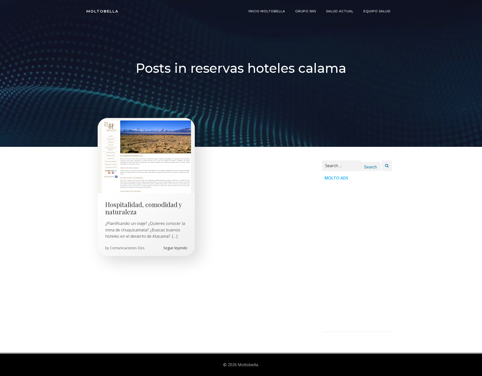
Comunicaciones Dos (127, 247)
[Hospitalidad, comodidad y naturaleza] (146, 155)
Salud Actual (339, 11)
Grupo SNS (305, 11)
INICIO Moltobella (267, 11)
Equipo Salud (377, 11)
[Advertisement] (357, 256)
